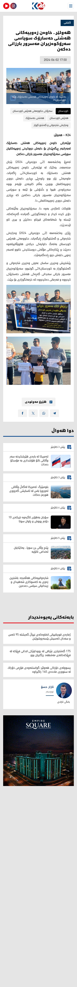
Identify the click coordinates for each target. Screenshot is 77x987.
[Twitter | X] (33, 413)
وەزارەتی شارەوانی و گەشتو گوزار (51, 125)
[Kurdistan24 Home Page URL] (38, 6)
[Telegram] (54, 413)
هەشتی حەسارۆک (34, 118)
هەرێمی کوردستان (59, 118)
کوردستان (63, 111)
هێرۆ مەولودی (35, 402)
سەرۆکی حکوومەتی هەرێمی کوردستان (33, 111)
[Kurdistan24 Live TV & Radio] (6, 6)
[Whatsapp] (43, 413)
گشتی (67, 22)
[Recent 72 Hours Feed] (13, 6)
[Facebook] (22, 413)
